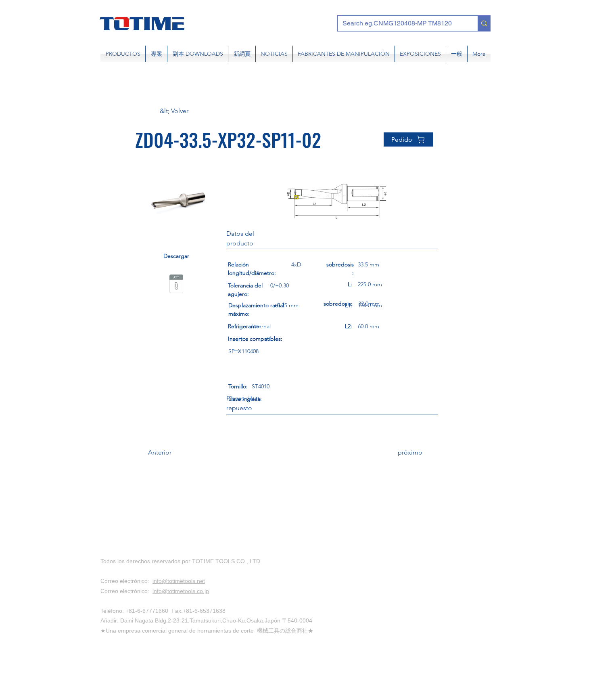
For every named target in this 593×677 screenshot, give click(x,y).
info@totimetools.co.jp (180, 591)
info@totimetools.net (178, 581)
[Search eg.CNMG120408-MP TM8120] (484, 23)
